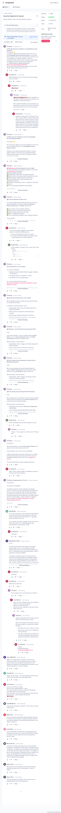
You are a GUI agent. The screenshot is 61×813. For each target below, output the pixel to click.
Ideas (6, 7)
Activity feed (18, 42)
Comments (8, 42)
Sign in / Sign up (54, 2)
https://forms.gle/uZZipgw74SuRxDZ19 (17, 64)
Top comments (34, 42)
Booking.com (12, 171)
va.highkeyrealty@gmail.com (25, 650)
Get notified (46, 41)
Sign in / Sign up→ (33, 37)
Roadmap (17, 7)
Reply (16, 70)
